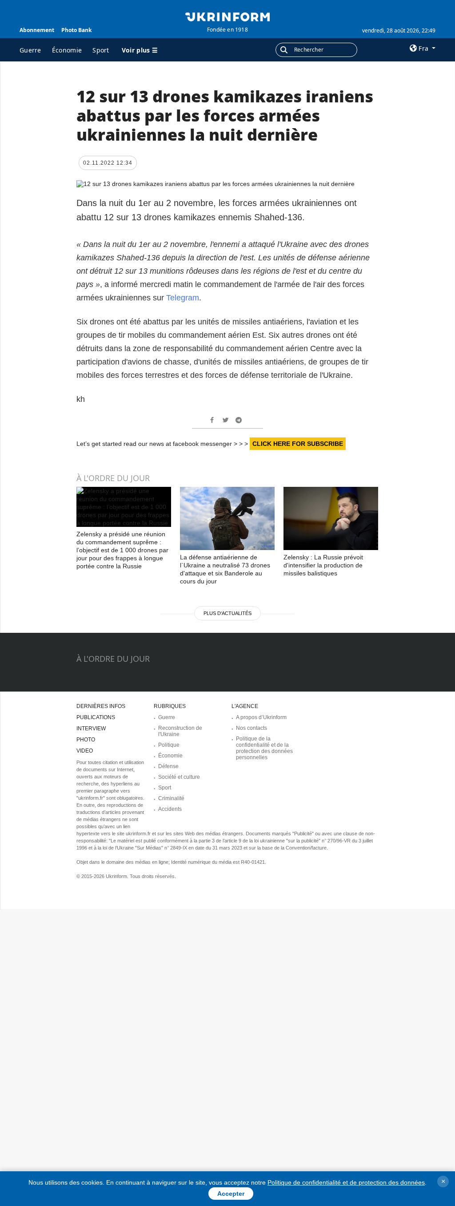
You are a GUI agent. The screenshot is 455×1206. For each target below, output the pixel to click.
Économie (67, 50)
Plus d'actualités (227, 613)
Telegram (182, 297)
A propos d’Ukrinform (261, 717)
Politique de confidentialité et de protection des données (346, 1182)
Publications (95, 717)
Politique (169, 745)
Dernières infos (100, 706)
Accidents (170, 809)
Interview (91, 728)
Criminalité (171, 798)
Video (84, 751)
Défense (168, 766)
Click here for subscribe (297, 443)
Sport (100, 50)
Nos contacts (251, 728)
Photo (85, 740)
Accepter (230, 1193)
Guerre (30, 50)
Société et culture (179, 777)
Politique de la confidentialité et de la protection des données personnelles (264, 748)
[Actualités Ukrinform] (227, 16)
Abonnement (37, 30)
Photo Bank (76, 30)
